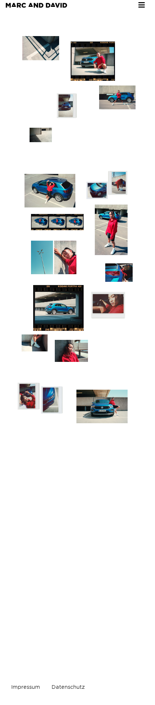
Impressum (25, 687)
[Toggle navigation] (141, 5)
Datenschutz (68, 687)
